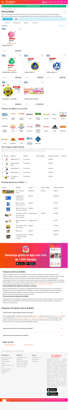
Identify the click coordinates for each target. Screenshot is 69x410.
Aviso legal (37, 399)
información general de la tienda (44, 284)
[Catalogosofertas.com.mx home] (11, 2)
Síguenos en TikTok (22, 366)
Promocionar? (4, 359)
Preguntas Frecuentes (6, 357)
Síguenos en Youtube (22, 364)
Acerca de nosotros (6, 369)
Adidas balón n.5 (42, 318)
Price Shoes (57, 316)
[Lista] (61, 2)
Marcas (3, 363)
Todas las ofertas (8, 9)
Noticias (3, 372)
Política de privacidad (58, 399)
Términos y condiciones (46, 399)
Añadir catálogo (5, 370)
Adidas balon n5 (18, 318)
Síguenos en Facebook (22, 361)
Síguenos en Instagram (22, 362)
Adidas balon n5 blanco (30, 318)
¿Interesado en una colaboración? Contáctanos (36, 359)
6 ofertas (4, 25)
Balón (36, 316)
